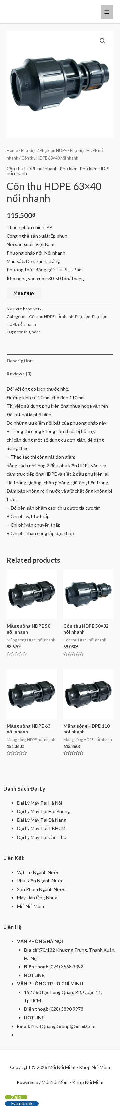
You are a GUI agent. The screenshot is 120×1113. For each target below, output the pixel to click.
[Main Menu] (107, 12)
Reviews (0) (19, 373)
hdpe (36, 331)
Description (20, 360)
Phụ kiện (29, 150)
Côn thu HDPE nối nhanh (32, 168)
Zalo (16, 1097)
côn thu (23, 331)
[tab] (60, 360)
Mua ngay (23, 293)
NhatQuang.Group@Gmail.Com (63, 1026)
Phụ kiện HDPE (53, 150)
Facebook (22, 1103)
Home (12, 150)
